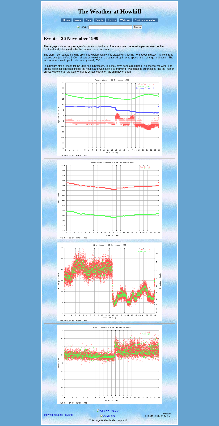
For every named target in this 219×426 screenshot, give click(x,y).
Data (88, 20)
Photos (112, 20)
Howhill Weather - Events (58, 414)
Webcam (125, 20)
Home (66, 20)
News (77, 20)
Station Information (145, 20)
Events (99, 20)
